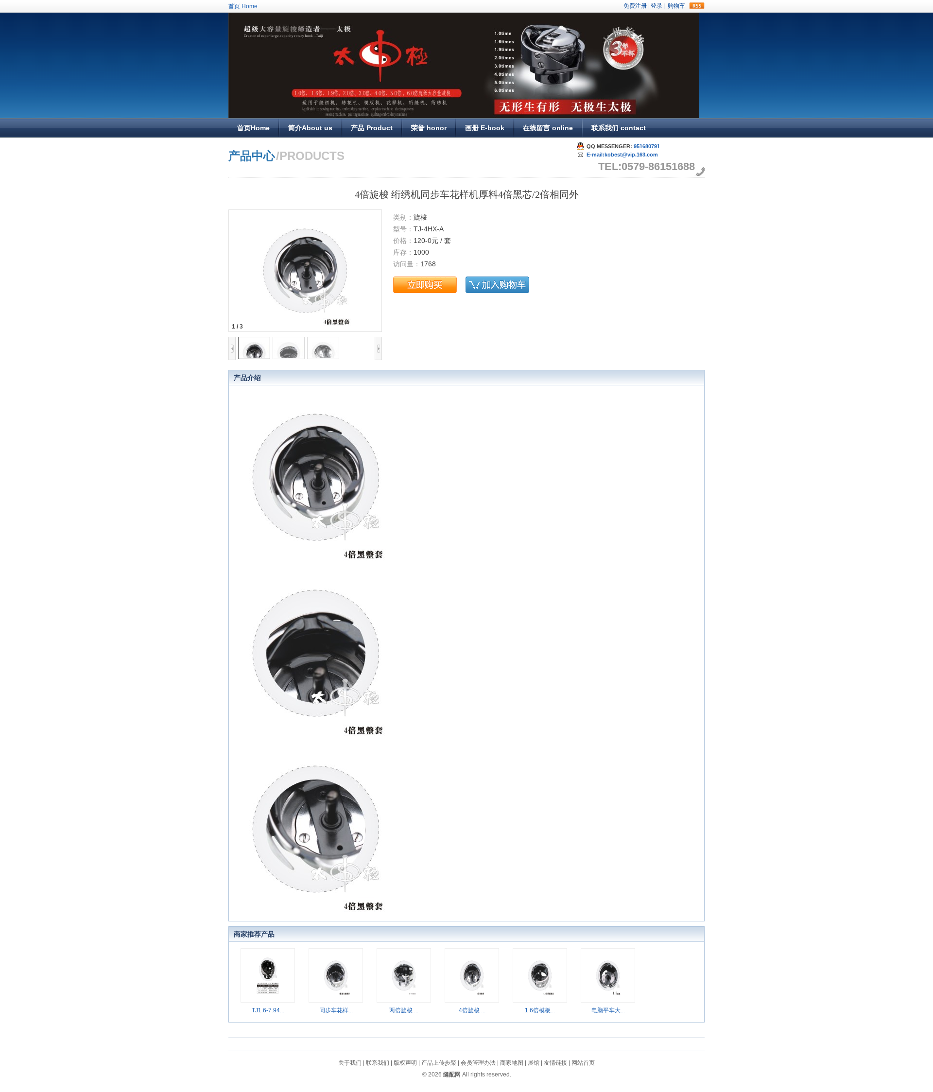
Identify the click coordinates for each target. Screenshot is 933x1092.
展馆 (533, 1062)
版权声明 (405, 1062)
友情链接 (555, 1062)
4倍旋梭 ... (472, 1010)
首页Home (253, 128)
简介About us (310, 128)
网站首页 (583, 1062)
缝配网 (452, 1074)
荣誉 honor (429, 128)
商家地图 (511, 1062)
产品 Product (372, 128)
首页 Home (243, 6)
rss (697, 6)
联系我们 (377, 1062)
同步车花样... (336, 1010)
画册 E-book (484, 128)
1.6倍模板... (540, 1010)
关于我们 (350, 1062)
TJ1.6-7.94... (268, 1010)
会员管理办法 (478, 1062)
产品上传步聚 (438, 1062)
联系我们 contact (618, 128)
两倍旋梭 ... (403, 1010)
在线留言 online (548, 128)
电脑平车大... (608, 1010)
